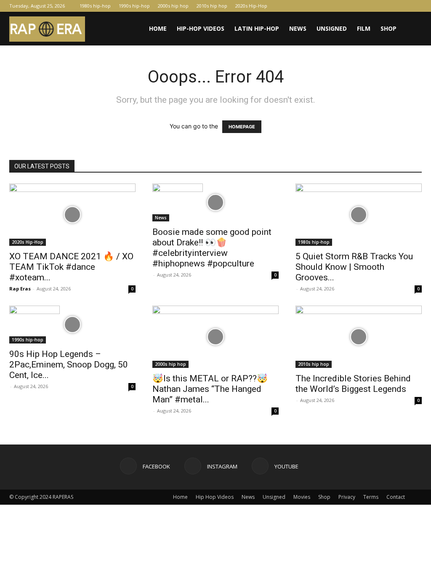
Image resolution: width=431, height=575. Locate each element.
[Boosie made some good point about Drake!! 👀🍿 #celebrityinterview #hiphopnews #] (215, 202)
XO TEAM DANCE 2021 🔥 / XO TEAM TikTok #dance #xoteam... (71, 266)
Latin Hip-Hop (256, 28)
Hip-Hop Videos (200, 28)
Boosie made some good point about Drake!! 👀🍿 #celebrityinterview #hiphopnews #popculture (211, 248)
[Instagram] (401, 6)
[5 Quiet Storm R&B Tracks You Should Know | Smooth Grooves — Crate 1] (358, 215)
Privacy (346, 496)
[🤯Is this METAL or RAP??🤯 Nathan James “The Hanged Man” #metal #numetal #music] (215, 337)
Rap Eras (20, 288)
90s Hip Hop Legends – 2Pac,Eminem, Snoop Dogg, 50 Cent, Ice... (68, 364)
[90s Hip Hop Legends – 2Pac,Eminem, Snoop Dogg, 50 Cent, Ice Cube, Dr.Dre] (72, 324)
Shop (388, 28)
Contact (395, 496)
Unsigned (332, 28)
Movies (301, 496)
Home (158, 28)
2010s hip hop (212, 6)
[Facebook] (387, 6)
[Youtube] (415, 6)
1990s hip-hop (134, 6)
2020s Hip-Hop (251, 6)
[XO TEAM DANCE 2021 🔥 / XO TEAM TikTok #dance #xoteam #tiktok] (72, 215)
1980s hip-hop (95, 6)
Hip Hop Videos (215, 496)
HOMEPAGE (242, 127)
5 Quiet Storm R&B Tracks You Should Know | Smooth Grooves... (354, 266)
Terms (370, 496)
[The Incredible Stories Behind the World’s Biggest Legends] (358, 337)
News (297, 28)
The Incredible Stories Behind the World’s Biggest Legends (353, 383)
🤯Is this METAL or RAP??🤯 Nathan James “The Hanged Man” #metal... (210, 389)
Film (363, 28)
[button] (412, 29)
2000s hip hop (173, 6)
